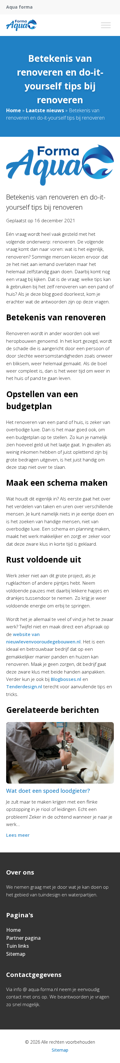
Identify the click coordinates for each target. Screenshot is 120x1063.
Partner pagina (23, 938)
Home (13, 110)
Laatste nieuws (45, 110)
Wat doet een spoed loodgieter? (48, 790)
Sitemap (15, 953)
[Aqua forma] (21, 25)
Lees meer (18, 835)
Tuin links (17, 945)
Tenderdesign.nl (24, 686)
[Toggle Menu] (106, 25)
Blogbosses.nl (66, 679)
